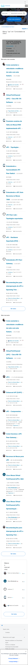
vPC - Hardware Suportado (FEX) (12, 241)
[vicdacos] (9, 591)
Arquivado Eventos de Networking (14, 108)
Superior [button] (2, 625)
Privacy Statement (13, 658)
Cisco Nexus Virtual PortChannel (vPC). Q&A (15, 479)
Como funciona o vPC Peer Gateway (14, 437)
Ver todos (13, 309)
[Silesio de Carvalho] (11, 607)
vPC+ (14, 377)
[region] (14, 657)
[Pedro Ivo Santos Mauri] (13, 574)
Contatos (7, 632)
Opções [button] (24, 28)
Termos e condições (10, 644)
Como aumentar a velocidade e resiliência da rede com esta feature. (14, 72)
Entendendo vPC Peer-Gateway (14, 263)
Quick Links (6, 629)
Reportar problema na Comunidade (13, 640)
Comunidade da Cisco (8, 26)
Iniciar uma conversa (14, 19)
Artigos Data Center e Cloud (12, 134)
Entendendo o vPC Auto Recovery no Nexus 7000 (14, 196)
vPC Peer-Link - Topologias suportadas (15, 218)
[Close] (26, 651)
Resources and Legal (9, 637)
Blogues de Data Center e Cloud (13, 337)
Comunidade (9, 46)
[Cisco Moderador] (11, 582)
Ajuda (6, 642)
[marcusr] (9, 599)
